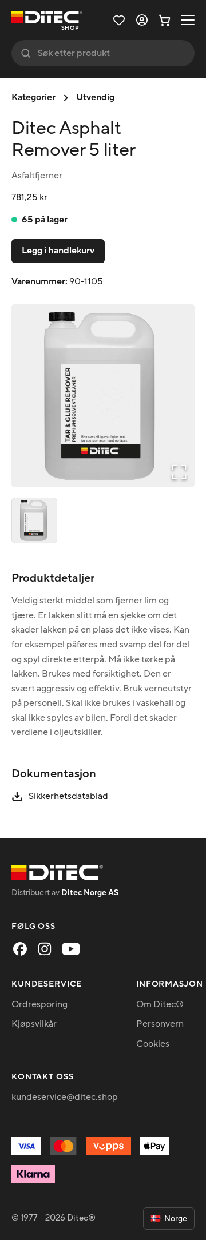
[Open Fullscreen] (179, 471)
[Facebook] (20, 948)
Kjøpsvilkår (34, 1024)
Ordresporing (39, 1004)
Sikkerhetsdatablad (68, 796)
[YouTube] (71, 949)
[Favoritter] (119, 20)
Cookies (152, 1044)
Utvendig (95, 97)
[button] (103, 395)
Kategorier (33, 97)
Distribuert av (64, 892)
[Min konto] (142, 20)
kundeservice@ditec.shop (64, 1097)
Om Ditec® (160, 1004)
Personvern (160, 1024)
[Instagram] (44, 949)
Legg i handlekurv (58, 250)
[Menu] (187, 20)
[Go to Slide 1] (34, 520)
